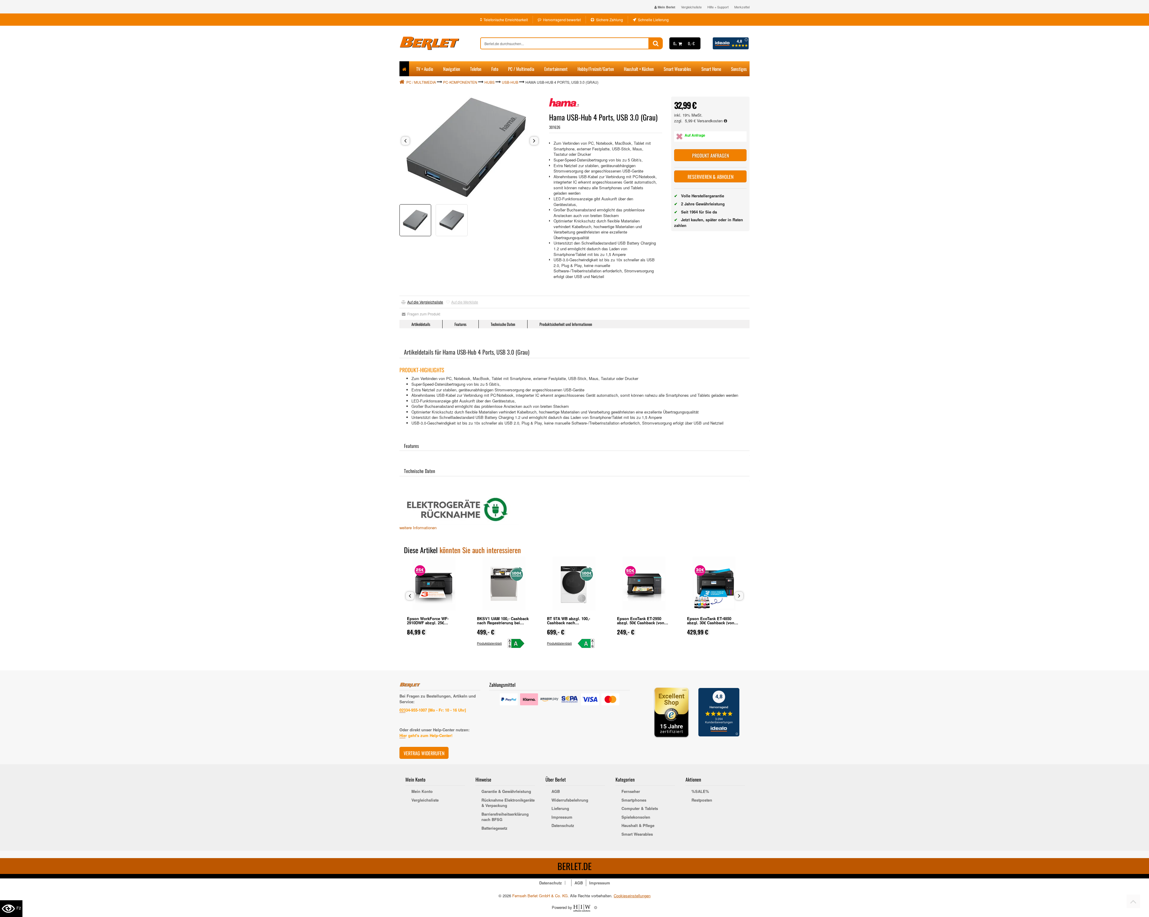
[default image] (469, 147)
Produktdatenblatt (489, 643)
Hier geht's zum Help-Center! (425, 735)
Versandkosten (710, 120)
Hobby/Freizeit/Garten (595, 68)
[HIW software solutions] (582, 907)
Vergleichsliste (691, 6)
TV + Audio (424, 68)
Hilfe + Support (718, 6)
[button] (405, 140)
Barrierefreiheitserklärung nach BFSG (505, 817)
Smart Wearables (677, 68)
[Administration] (595, 907)
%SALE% (700, 791)
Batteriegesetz (494, 828)
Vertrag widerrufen (424, 753)
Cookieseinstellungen (632, 895)
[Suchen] (656, 43)
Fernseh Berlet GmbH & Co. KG (540, 895)
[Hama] (564, 103)
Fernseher (630, 791)
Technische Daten (503, 324)
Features (460, 324)
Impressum (561, 817)
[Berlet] (439, 43)
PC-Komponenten (460, 82)
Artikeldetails (420, 324)
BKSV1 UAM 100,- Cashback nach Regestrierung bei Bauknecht (503, 623)
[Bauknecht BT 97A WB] (589, 643)
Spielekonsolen (635, 817)
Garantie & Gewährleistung (506, 791)
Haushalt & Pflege (637, 825)
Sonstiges (739, 68)
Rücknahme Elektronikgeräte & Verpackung (508, 802)
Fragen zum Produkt (422, 313)
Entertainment (556, 68)
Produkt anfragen (710, 155)
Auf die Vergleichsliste (425, 301)
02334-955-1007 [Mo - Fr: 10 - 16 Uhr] (432, 710)
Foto (494, 68)
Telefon (475, 68)
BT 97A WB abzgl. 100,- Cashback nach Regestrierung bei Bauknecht (574, 623)
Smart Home (711, 68)
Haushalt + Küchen (639, 68)
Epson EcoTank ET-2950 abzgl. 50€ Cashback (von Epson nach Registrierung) (642, 623)
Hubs (489, 82)
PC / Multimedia (521, 68)
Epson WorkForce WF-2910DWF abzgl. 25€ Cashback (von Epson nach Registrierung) (432, 625)
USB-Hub (510, 82)
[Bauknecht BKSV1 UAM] (519, 643)
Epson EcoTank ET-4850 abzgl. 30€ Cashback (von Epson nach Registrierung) (712, 623)
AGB (555, 791)
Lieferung (560, 808)
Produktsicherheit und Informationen (565, 324)
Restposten (701, 800)
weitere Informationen (418, 527)
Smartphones (633, 800)
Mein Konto (422, 791)
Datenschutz (562, 825)
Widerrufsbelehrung (569, 800)
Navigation (451, 68)
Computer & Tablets (639, 808)
